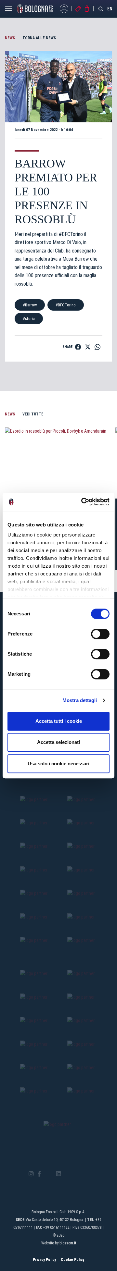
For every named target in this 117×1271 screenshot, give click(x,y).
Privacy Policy (44, 1259)
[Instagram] (31, 1174)
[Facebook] (39, 1174)
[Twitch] (76, 1173)
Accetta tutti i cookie (58, 721)
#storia (29, 318)
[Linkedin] (58, 1174)
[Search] (101, 8)
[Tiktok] (67, 1173)
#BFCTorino (66, 304)
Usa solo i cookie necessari (58, 763)
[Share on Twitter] (88, 347)
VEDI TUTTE (33, 414)
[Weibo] (85, 1173)
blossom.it (67, 1243)
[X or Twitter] (48, 1173)
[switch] (100, 634)
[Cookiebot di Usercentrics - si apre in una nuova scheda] (83, 502)
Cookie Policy (72, 1259)
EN (109, 8)
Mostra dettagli (79, 700)
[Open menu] (8, 10)
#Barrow (30, 304)
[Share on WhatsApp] (97, 347)
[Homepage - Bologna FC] (35, 8)
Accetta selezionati (58, 742)
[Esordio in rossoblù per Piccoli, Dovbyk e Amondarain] (58, 463)
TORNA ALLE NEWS (39, 38)
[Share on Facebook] (78, 347)
